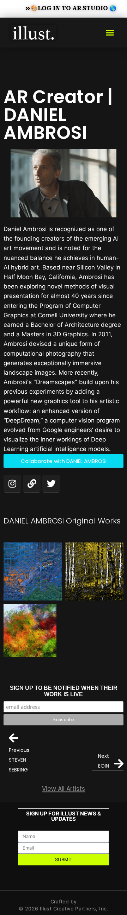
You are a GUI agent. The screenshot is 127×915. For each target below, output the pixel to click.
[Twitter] (51, 484)
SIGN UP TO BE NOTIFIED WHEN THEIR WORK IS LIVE (63, 691)
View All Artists (63, 788)
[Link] (32, 484)
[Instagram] (12, 484)
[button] (110, 32)
